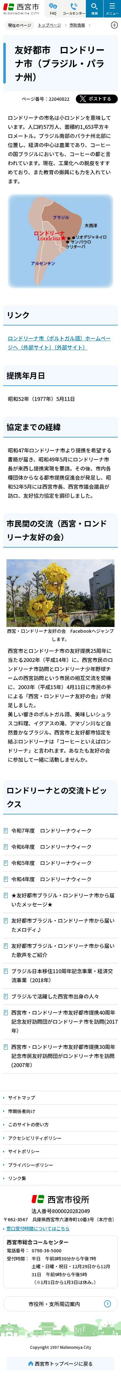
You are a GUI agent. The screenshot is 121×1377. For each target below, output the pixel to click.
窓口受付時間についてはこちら (38, 1228)
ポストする (100, 98)
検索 (94, 13)
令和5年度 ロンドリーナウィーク (51, 863)
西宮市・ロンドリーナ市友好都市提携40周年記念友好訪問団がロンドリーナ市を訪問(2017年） (64, 1021)
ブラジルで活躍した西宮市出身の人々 (55, 996)
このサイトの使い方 (28, 1124)
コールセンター (74, 13)
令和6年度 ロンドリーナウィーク (51, 846)
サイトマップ (21, 1097)
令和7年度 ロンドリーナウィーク (51, 830)
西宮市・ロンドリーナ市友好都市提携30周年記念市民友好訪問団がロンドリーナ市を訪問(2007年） (63, 1056)
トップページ (49, 25)
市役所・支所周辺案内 (54, 1304)
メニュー (112, 13)
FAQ (53, 13)
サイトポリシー (24, 1151)
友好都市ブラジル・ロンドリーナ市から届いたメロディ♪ (63, 924)
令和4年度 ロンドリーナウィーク (51, 879)
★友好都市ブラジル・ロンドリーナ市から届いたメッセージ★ (63, 899)
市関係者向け (21, 1111)
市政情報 (77, 25)
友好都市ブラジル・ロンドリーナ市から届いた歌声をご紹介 (63, 950)
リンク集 (17, 1178)
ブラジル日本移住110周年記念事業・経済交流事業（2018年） (62, 975)
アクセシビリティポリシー (35, 1138)
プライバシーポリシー (30, 1165)
